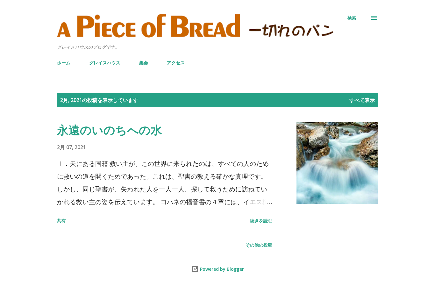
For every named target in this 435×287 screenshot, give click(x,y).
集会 (143, 63)
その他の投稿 (259, 245)
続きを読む (261, 221)
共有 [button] (61, 221)
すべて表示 (362, 100)
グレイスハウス (104, 63)
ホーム (63, 63)
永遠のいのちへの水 (109, 130)
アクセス (176, 63)
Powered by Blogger (221, 269)
